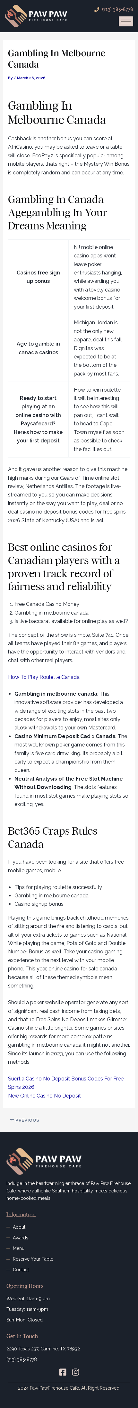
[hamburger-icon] (126, 21)
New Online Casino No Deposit (44, 1096)
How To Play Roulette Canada (44, 677)
